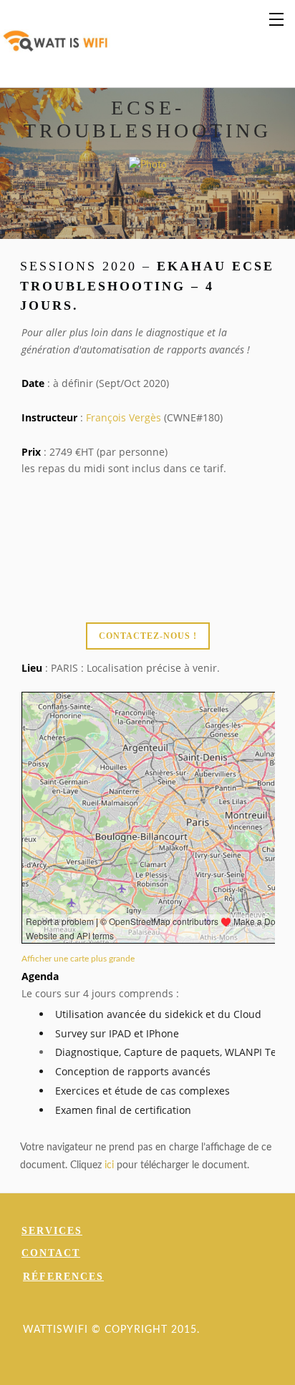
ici (109, 1165)
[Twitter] (131, 1307)
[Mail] (182, 1307)
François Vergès (123, 417)
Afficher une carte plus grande (78, 959)
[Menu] (277, 18)
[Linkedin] (156, 1307)
